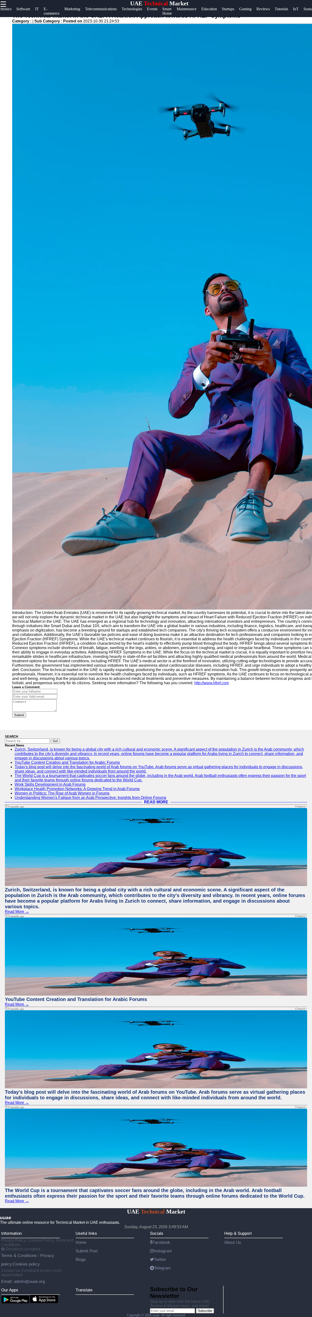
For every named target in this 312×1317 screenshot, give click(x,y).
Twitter (160, 1259)
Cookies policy (26, 1264)
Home (81, 1242)
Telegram (162, 1268)
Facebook (161, 1242)
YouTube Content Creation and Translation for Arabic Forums (67, 762)
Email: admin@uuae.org (23, 1281)
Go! (55, 741)
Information (11, 1233)
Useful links (86, 1233)
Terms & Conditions (19, 1255)
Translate (84, 1289)
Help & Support (238, 1233)
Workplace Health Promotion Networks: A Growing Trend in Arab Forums (77, 789)
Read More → (17, 911)
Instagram (163, 1250)
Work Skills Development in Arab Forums (50, 784)
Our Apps (9, 1289)
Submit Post (87, 1250)
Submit (19, 715)
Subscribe (205, 1311)
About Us (232, 1242)
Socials (156, 1233)
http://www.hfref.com (211, 683)
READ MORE (156, 802)
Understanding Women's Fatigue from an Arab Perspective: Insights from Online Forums (90, 798)
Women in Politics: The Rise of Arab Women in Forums (62, 793)
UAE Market (159, 3)
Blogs (81, 1259)
